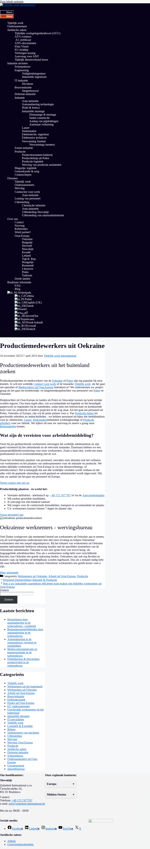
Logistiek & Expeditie (20, 726)
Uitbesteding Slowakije (35, 212)
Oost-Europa (22, 235)
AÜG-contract (23, 36)
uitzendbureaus (16, 768)
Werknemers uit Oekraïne (32, 576)
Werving (20, 188)
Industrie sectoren (17, 63)
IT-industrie (21, 80)
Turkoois (27, 275)
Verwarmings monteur (42, 144)
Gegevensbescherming (20, 844)
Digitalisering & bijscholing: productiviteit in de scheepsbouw (23, 662)
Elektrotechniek (16, 699)
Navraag (20, 225)
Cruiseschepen (23, 174)
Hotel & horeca (31, 107)
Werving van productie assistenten (41, 164)
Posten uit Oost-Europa (20, 703)
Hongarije (27, 262)
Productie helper (84, 413)
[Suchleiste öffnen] (3, 8)
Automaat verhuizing (41, 124)
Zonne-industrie (24, 147)
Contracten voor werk (27, 191)
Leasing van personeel (27, 198)
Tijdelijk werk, (82, 383)
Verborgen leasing (25, 53)
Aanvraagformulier (93, 495)
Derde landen (22, 278)
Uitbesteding (22, 202)
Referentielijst (8, 426)
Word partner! (23, 232)
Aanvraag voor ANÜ (27, 56)
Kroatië (26, 252)
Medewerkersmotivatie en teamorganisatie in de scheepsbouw (22, 652)
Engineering (22, 70)
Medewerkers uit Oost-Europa (35, 387)
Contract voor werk (44, 383)
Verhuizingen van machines (23, 732)
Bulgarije (27, 242)
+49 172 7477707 (60, 495)
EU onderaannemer (18, 706)
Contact (19, 222)
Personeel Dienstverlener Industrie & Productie (30, 579)
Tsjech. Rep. (29, 258)
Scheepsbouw (23, 66)
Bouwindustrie (23, 87)
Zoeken (4, 590)
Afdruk (11, 841)
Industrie (20, 97)
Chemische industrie (33, 205)
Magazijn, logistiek (26, 168)
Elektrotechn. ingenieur (35, 134)
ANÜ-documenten (25, 43)
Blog (17, 288)
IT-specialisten (15, 719)
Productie (20, 151)
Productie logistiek (32, 161)
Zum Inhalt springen (11, 1)
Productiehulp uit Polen (35, 158)
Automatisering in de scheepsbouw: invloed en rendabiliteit (21, 642)
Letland (26, 255)
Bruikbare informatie (19, 282)
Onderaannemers (17, 26)
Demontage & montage (42, 114)
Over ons (12, 218)
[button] (60, 784)
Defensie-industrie (25, 94)
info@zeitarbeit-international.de (27, 803)
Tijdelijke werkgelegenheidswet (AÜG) (37, 33)
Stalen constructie (39, 117)
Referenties (21, 228)
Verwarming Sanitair (34, 141)
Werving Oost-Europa (20, 742)
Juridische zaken (16, 29)
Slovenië (27, 245)
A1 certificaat (23, 39)
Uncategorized (15, 765)
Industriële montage (33, 111)
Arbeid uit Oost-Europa (62, 576)
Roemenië (28, 265)
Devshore (27, 83)
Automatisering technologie (38, 104)
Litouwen (27, 268)
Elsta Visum (22, 46)
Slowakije (27, 249)
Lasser (25, 127)
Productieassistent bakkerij (37, 154)
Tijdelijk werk (15, 23)
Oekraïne (27, 239)
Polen (25, 272)
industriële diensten (18, 716)
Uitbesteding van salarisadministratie (43, 215)
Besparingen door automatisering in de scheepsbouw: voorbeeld (21, 623)
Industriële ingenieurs (34, 76)
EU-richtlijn (21, 49)
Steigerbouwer (30, 90)
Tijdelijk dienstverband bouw (31, 59)
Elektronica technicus (34, 137)
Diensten (12, 178)
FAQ (17, 285)
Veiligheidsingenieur (34, 73)
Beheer (11, 729)
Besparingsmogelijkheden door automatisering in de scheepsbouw (25, 632)
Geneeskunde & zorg (27, 171)
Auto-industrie (30, 101)
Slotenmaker (29, 131)
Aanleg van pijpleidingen (43, 121)
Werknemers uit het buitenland (24, 686)
